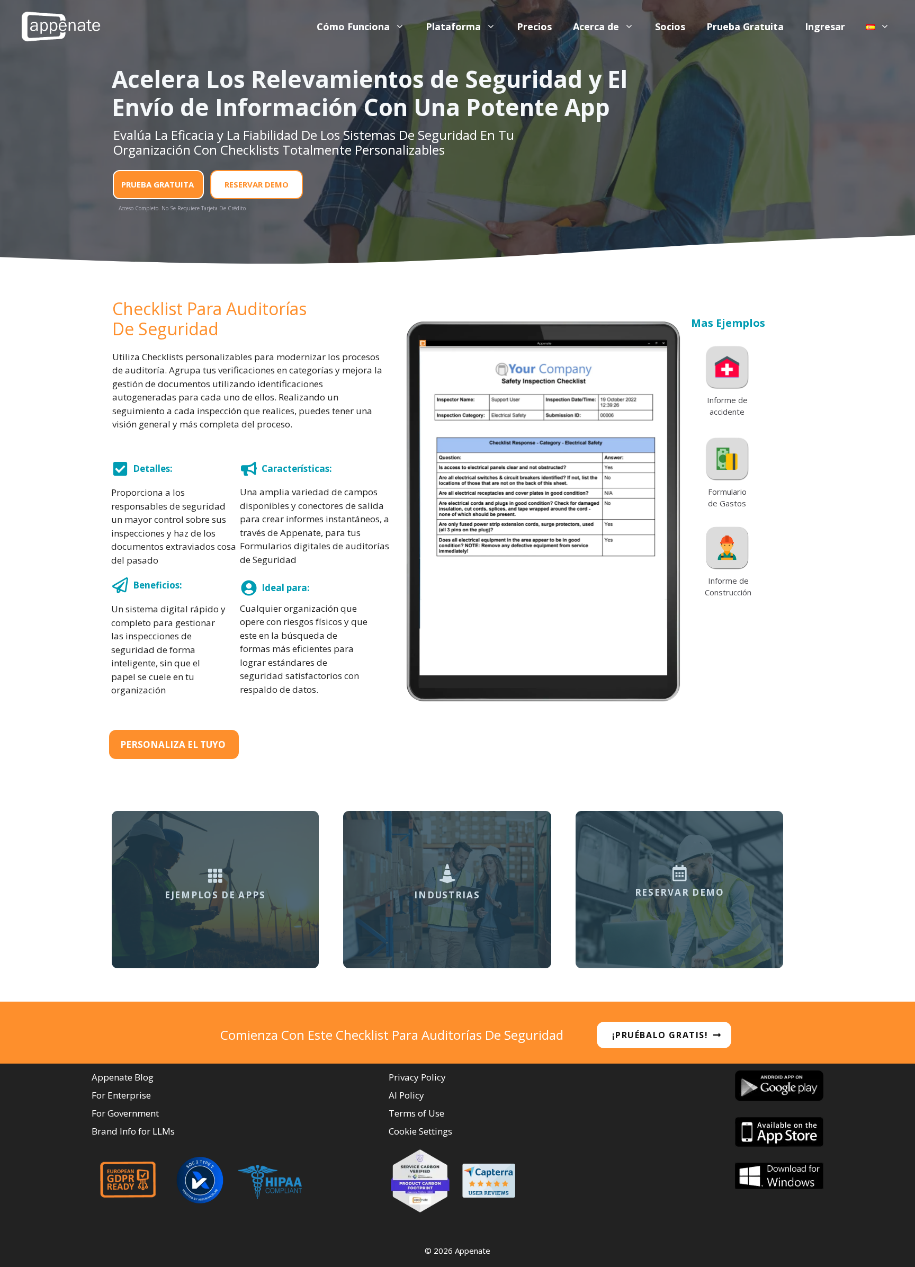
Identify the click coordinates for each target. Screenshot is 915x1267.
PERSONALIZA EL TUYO (173, 744)
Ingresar (825, 26)
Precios (534, 26)
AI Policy (406, 1095)
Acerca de (596, 26)
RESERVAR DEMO (257, 184)
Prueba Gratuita (745, 26)
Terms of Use (416, 1113)
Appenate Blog (123, 1077)
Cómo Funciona (353, 26)
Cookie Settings (420, 1131)
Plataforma (453, 26)
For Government (125, 1113)
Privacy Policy (417, 1077)
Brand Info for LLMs (133, 1131)
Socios (670, 26)
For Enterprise (121, 1095)
